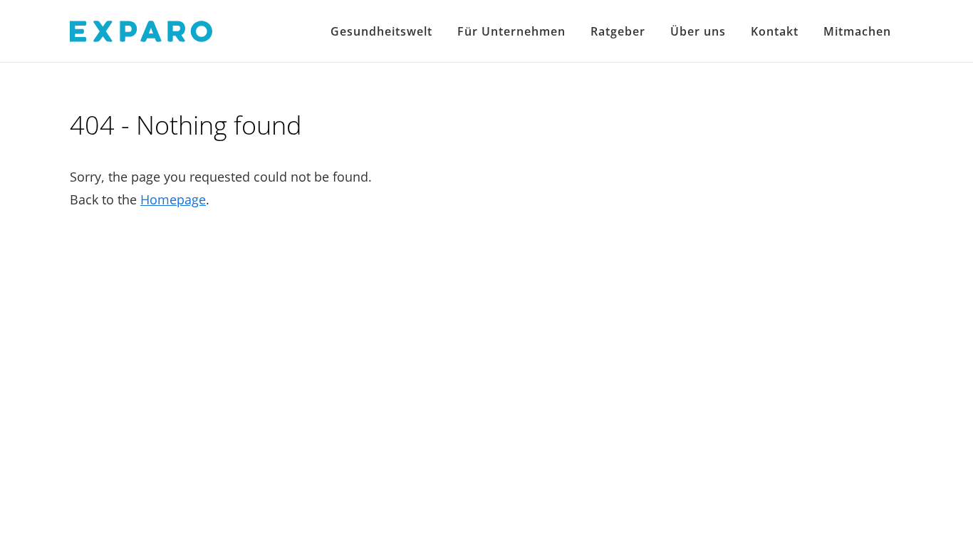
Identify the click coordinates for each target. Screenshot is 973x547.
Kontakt (774, 31)
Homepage (173, 199)
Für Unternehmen (511, 31)
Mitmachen (857, 31)
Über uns (698, 31)
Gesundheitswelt (381, 31)
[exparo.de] (141, 30)
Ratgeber (617, 31)
